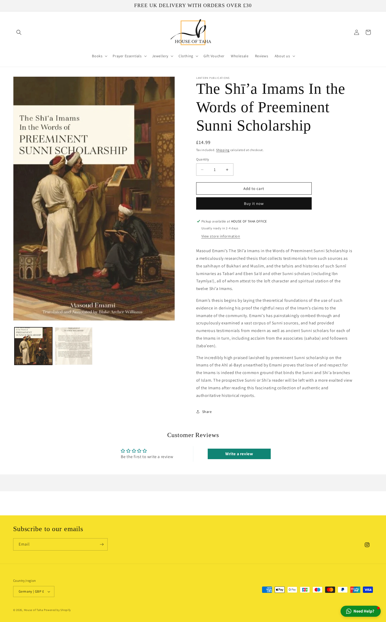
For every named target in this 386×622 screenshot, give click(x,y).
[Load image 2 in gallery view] (74, 346)
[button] (19, 32)
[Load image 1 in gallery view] (33, 346)
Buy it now (254, 203)
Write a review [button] (239, 454)
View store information (220, 236)
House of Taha (33, 610)
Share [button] (207, 411)
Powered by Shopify (57, 610)
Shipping (222, 150)
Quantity (202, 159)
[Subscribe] (101, 544)
